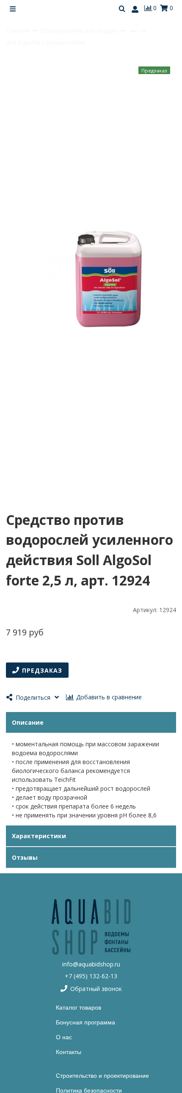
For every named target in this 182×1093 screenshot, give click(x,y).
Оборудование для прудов (80, 30)
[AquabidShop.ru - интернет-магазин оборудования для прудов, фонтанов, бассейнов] (91, 927)
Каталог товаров (78, 1007)
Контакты (68, 1052)
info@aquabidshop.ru (91, 964)
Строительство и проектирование (102, 1075)
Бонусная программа (85, 1022)
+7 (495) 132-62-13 (91, 976)
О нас (64, 1037)
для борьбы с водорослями (45, 42)
